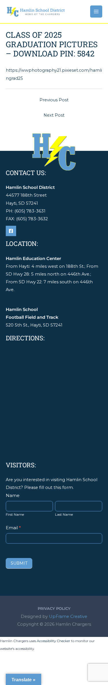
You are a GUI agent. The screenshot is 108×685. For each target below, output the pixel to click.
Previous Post (54, 100)
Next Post (54, 115)
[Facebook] (11, 231)
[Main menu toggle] (96, 11)
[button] (54, 608)
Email (13, 527)
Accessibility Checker (53, 641)
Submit (19, 563)
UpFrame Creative (68, 616)
